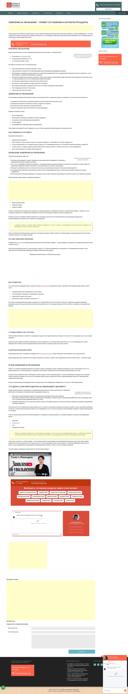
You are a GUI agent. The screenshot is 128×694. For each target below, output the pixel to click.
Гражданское (36, 13)
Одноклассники (102, 665)
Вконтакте (98, 665)
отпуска (69, 341)
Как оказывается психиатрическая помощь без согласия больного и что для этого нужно (77, 670)
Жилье (69, 13)
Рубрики (10, 13)
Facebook (95, 665)
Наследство (59, 13)
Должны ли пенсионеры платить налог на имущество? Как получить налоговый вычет (77, 675)
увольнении (19, 242)
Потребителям (48, 13)
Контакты (77, 691)
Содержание (76, 689)
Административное (22, 13)
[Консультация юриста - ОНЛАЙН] (110, 34)
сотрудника (22, 56)
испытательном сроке (46, 353)
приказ (37, 128)
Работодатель (15, 164)
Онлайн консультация (66, 689)
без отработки (44, 286)
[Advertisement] (50, 28)
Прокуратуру (15, 423)
